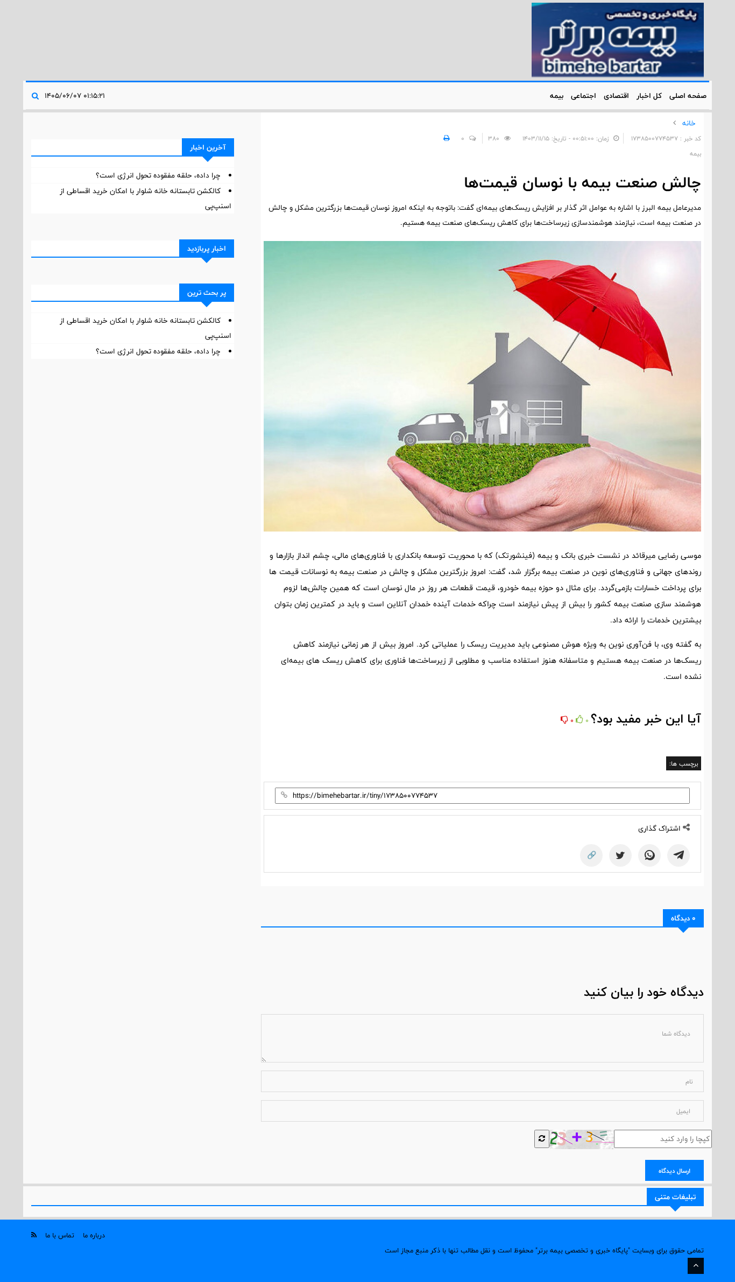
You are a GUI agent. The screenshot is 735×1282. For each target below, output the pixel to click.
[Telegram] (678, 855)
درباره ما (94, 1235)
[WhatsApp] (649, 855)
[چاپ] (445, 138)
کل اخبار (649, 95)
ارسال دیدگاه (674, 1170)
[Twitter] (620, 855)
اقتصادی (616, 95)
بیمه (556, 95)
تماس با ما (59, 1235)
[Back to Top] (696, 1266)
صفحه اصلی (687, 95)
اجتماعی (583, 95)
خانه (689, 123)
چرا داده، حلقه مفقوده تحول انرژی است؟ (158, 175)
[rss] (34, 1234)
